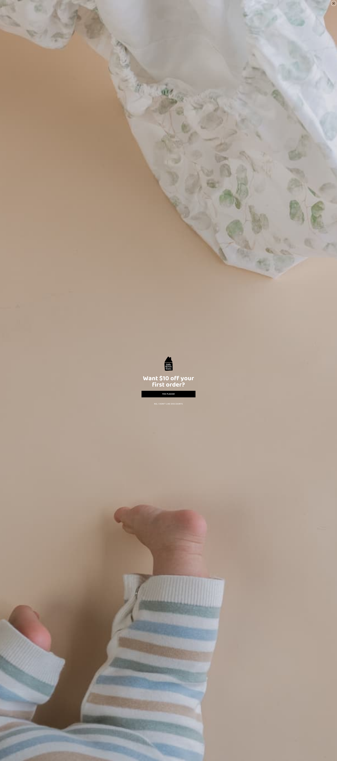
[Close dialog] (333, 3)
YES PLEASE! (168, 394)
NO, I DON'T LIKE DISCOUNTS (168, 404)
